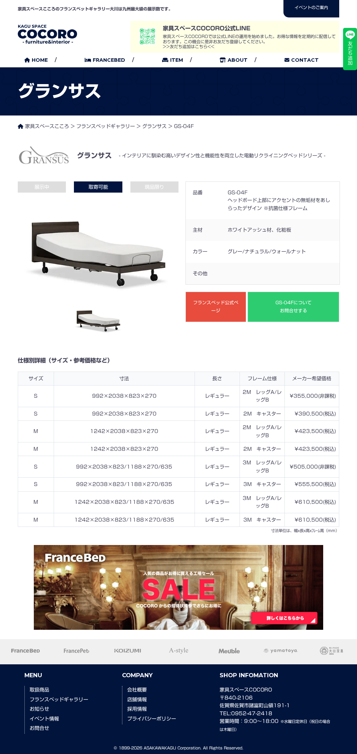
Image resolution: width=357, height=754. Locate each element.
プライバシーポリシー (151, 718)
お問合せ (39, 728)
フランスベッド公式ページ (215, 306)
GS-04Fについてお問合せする (293, 306)
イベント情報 (44, 718)
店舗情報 (137, 699)
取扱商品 (39, 689)
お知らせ (39, 709)
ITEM (176, 60)
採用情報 (137, 709)
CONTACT (305, 60)
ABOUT (238, 60)
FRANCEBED (109, 60)
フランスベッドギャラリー (59, 699)
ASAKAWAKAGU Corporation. (173, 748)
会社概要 (137, 689)
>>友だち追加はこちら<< (188, 46)
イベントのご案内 (311, 7)
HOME (40, 60)
